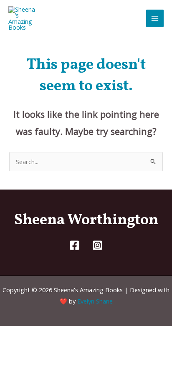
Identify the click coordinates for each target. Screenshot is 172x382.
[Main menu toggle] (155, 18)
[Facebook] (74, 245)
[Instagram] (97, 245)
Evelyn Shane (95, 301)
